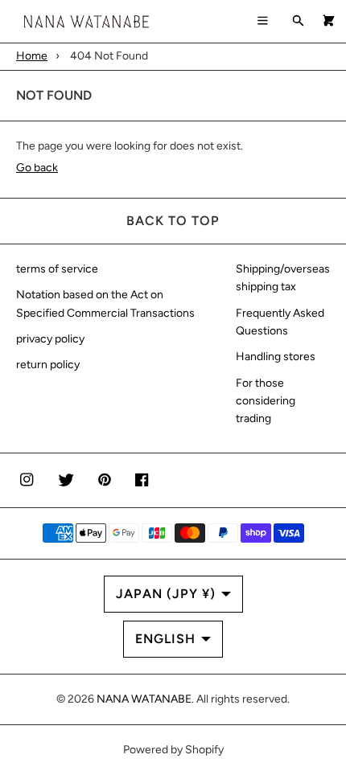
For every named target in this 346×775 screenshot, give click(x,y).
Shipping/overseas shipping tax (283, 277)
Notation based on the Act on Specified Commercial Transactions (105, 303)
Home (31, 56)
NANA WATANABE (144, 699)
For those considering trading (265, 401)
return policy (48, 364)
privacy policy (50, 339)
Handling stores (275, 356)
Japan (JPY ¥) (166, 593)
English (165, 638)
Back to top (173, 220)
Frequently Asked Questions (280, 322)
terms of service (57, 269)
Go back (37, 167)
